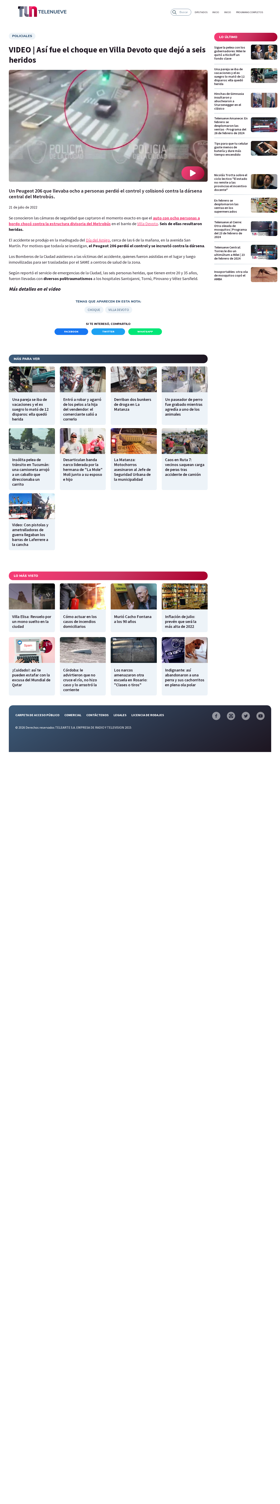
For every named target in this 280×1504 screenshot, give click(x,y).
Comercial (72, 715)
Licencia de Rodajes (147, 715)
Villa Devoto (147, 223)
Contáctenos (97, 715)
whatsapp (145, 331)
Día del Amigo (98, 240)
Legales (120, 715)
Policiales (22, 36)
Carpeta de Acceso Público (37, 715)
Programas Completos (249, 12)
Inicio (215, 12)
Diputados (201, 12)
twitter (108, 331)
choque (94, 310)
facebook (71, 331)
